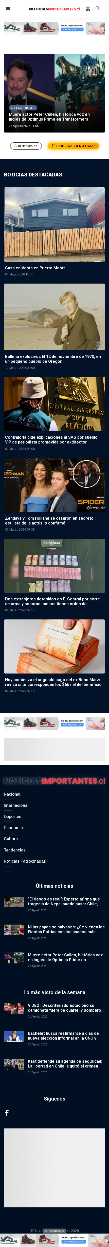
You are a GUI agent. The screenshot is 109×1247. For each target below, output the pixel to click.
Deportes (12, 816)
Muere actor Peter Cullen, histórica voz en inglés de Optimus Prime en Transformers (49, 117)
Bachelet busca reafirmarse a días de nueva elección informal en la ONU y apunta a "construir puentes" (63, 1038)
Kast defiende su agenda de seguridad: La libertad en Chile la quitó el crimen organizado (65, 1066)
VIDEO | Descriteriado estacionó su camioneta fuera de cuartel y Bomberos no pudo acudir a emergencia (65, 1010)
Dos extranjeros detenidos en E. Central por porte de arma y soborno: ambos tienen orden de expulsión (52, 604)
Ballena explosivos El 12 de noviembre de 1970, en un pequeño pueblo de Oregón (53, 359)
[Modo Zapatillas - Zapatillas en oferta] (54, 28)
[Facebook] (7, 1112)
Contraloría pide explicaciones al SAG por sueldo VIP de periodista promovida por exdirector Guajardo (51, 442)
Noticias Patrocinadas (25, 861)
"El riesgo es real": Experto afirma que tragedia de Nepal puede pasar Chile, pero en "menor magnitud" (64, 904)
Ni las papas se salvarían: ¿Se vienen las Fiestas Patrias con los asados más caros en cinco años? (66, 932)
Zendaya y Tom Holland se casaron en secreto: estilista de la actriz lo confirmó (50, 521)
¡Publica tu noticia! (75, 146)
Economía (13, 828)
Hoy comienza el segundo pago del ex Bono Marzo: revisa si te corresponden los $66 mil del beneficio (54, 682)
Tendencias (15, 850)
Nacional (12, 794)
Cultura (11, 839)
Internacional (16, 805)
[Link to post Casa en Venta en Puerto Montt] (54, 224)
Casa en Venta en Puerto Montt (35, 268)
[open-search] (97, 9)
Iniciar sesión (28, 146)
